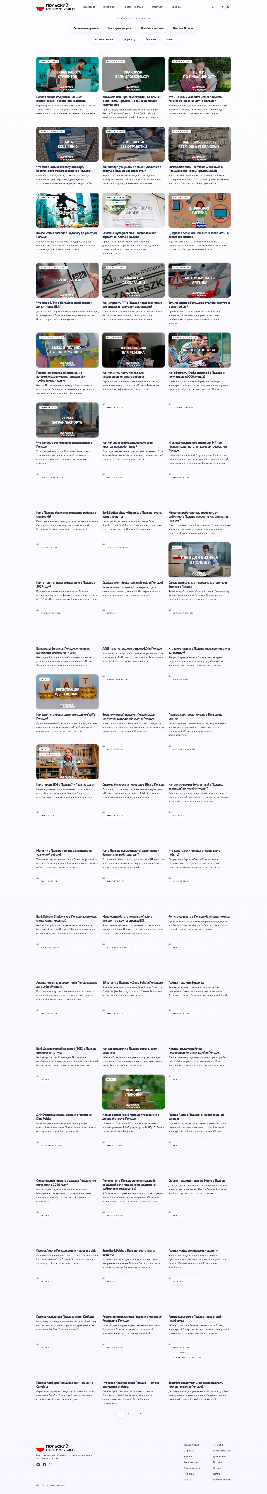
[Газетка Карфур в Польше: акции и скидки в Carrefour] (67, 1360)
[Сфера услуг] (130, 39)
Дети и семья (219, 1456)
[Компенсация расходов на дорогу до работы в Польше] (67, 210)
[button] (213, 7)
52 (141, 1414)
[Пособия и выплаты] (152, 28)
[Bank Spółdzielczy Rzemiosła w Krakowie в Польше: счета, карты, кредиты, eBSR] (199, 144)
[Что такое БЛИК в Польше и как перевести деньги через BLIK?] (67, 280)
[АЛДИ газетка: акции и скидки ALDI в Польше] (133, 625)
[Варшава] (151, 39)
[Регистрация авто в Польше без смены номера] (199, 893)
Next (148, 1414)
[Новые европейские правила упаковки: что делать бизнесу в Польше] (133, 1092)
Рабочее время (114, 1145)
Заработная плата (116, 203)
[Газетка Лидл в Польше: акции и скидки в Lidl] (67, 1227)
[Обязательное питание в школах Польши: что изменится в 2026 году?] (67, 1158)
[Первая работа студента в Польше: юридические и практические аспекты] (67, 74)
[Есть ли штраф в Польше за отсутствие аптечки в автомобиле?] (199, 280)
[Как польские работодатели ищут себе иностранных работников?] (133, 420)
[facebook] (44, 1464)
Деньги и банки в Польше (54, 267)
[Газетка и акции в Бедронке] (199, 959)
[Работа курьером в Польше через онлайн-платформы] (199, 1294)
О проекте (189, 1450)
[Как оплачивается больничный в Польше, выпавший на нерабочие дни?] (199, 761)
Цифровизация (180, 197)
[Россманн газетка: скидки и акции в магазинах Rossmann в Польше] (133, 1294)
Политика (189, 1473)
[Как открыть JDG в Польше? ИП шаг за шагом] (67, 761)
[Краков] (169, 39)
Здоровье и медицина (52, 131)
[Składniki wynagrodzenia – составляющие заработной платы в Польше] (133, 210)
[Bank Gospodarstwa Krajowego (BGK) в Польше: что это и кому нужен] (67, 1026)
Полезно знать (180, 679)
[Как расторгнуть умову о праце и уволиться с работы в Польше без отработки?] (133, 144)
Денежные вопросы (51, 613)
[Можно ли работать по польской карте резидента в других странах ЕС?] (133, 893)
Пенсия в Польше (182, 61)
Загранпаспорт (48, 407)
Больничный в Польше (184, 749)
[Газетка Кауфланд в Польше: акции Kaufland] (67, 1294)
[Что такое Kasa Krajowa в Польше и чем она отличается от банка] (133, 1360)
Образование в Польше (185, 337)
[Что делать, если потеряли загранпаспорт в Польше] (67, 420)
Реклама (188, 1479)
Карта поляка (114, 337)
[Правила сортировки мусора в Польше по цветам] (199, 691)
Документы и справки (118, 679)
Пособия (217, 1462)
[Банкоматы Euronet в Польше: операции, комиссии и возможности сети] (67, 625)
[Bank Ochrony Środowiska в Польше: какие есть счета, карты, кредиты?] (67, 893)
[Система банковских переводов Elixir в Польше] (133, 761)
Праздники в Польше (117, 947)
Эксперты (188, 1456)
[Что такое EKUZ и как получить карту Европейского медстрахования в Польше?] (67, 144)
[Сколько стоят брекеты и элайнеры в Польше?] (133, 559)
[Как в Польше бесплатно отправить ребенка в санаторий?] (67, 490)
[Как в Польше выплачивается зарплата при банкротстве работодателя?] (133, 827)
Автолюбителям (181, 267)
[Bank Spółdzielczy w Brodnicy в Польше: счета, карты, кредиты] (133, 490)
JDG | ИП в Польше (50, 754)
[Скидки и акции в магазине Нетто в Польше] (199, 1158)
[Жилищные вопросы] (120, 28)
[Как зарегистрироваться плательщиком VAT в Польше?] (67, 691)
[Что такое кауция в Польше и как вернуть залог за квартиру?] (199, 625)
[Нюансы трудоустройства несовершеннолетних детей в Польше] (199, 1026)
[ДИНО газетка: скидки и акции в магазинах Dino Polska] (67, 1092)
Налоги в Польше (116, 267)
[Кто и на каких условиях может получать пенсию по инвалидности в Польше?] (199, 74)
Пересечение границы (52, 337)
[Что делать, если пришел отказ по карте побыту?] (199, 827)
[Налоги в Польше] (104, 39)
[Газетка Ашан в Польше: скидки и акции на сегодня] (199, 1092)
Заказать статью (192, 1468)
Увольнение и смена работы (187, 1358)
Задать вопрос (191, 1462)
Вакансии (178, 1281)
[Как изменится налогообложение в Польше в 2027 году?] (67, 559)
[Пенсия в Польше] (183, 28)
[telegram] (38, 1464)
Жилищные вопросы (183, 613)
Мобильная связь (222, 1479)
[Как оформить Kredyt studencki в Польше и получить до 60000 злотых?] (199, 350)
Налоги (217, 1473)
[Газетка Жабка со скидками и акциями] (199, 1227)
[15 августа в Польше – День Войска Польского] (133, 959)
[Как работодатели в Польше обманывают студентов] (133, 1026)
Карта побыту (180, 815)
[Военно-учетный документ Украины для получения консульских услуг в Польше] (133, 691)
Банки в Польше (115, 61)
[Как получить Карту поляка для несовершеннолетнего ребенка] (133, 350)
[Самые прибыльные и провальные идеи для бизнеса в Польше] (199, 559)
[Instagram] (51, 1464)
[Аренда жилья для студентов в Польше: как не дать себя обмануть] (67, 959)
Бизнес (176, 547)
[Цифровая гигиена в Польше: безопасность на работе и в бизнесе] (199, 210)
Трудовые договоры (183, 407)
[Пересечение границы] (86, 28)
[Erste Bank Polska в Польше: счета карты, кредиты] (133, 1227)
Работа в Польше (49, 61)
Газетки (111, 613)
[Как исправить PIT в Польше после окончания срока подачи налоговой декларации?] (133, 280)
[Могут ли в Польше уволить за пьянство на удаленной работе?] (67, 827)
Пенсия (217, 1468)
